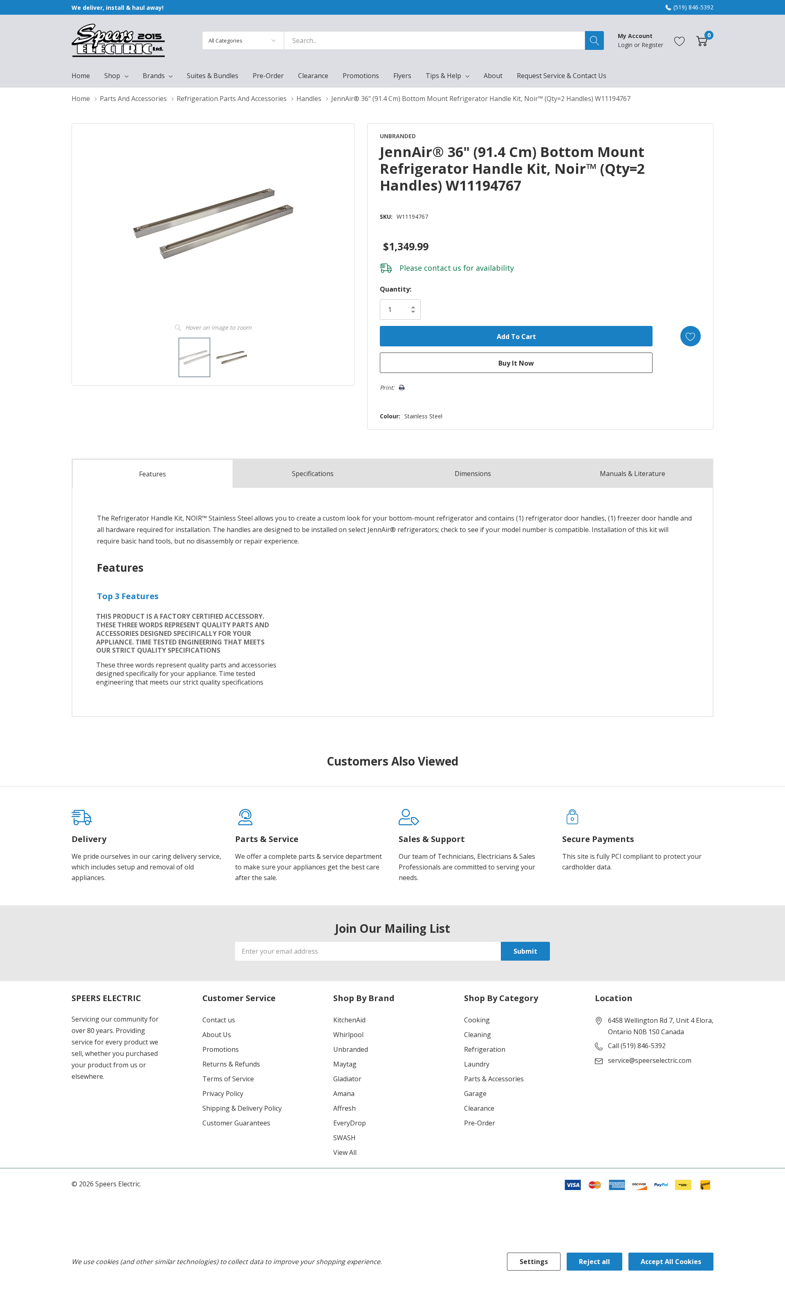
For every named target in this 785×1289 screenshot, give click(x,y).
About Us (216, 1034)
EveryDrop (349, 1122)
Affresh (344, 1108)
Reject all (594, 1261)
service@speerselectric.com (649, 1060)
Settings (534, 1261)
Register (652, 45)
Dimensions (473, 473)
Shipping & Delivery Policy (242, 1108)
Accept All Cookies (671, 1261)
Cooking (477, 1019)
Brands (154, 75)
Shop (112, 75)
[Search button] (594, 40)
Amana (343, 1093)
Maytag (345, 1064)
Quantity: (395, 289)
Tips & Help (443, 75)
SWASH (344, 1137)
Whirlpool (348, 1034)
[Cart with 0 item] (701, 40)
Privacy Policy (222, 1093)
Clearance (479, 1108)
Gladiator (347, 1078)
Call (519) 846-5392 (637, 1045)
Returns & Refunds (231, 1064)
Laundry (476, 1064)
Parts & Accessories (494, 1078)
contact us (442, 268)
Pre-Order (479, 1122)
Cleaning (477, 1034)
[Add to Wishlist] (690, 336)
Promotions (220, 1049)
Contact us (218, 1019)
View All (345, 1152)
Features (152, 473)
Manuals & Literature (632, 473)
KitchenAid (349, 1019)
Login (626, 45)
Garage (475, 1093)
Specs (313, 473)
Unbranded (350, 1049)
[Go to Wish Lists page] (679, 40)
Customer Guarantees (236, 1122)
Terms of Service (228, 1078)
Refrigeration (484, 1049)
